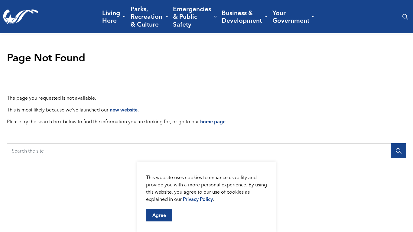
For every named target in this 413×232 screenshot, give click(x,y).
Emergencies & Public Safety (192, 16)
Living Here (111, 16)
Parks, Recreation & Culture (146, 16)
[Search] (398, 150)
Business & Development (242, 16)
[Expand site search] (405, 16)
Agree (159, 215)
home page (213, 121)
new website (124, 110)
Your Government (290, 16)
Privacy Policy (198, 199)
